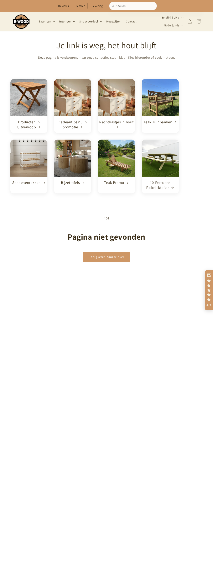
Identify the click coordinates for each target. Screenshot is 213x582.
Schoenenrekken (26, 182)
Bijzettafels (70, 182)
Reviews (63, 6)
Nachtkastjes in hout (116, 122)
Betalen (80, 6)
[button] (46, 21)
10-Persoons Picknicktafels (158, 185)
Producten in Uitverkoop (28, 124)
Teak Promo (114, 182)
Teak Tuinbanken (157, 122)
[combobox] (135, 6)
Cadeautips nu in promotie (73, 124)
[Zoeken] (114, 6)
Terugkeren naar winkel (106, 257)
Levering (97, 6)
